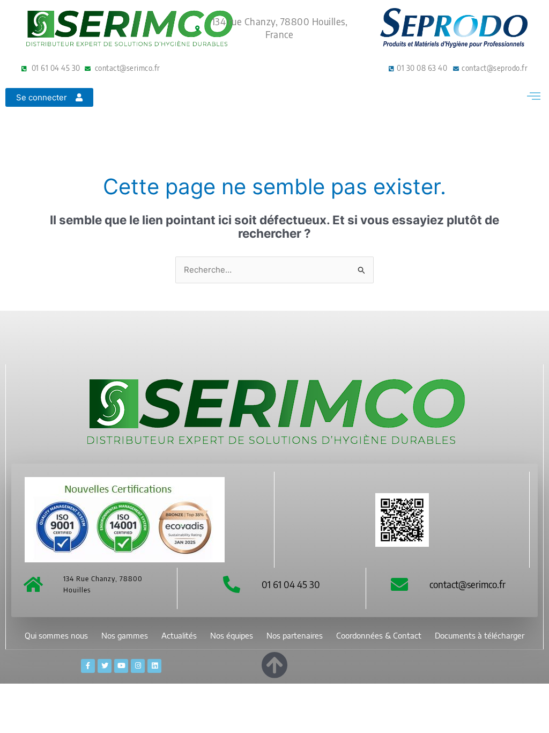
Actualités (179, 635)
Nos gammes (124, 635)
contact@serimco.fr (467, 584)
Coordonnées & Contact (378, 635)
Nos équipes (231, 635)
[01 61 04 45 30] (231, 584)
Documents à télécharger (479, 635)
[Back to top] (274, 663)
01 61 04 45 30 (291, 584)
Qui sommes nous (56, 635)
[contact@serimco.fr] (399, 584)
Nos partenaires (294, 635)
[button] (533, 95)
